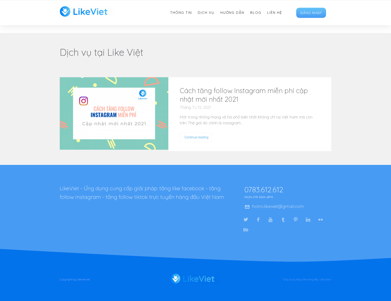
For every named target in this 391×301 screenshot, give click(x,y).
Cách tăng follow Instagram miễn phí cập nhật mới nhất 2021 (244, 95)
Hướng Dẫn (232, 13)
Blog (255, 13)
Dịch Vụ (206, 13)
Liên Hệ (274, 13)
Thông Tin (181, 13)
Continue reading (196, 137)
